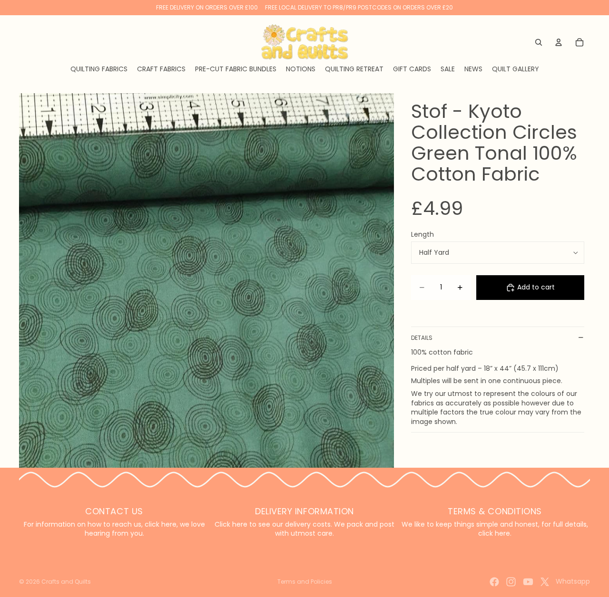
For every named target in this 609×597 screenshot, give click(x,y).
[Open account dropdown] (558, 42)
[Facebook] (494, 581)
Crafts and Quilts (66, 582)
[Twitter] (544, 581)
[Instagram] (511, 581)
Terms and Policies (304, 582)
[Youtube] (528, 581)
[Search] (538, 42)
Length (422, 234)
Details (421, 338)
